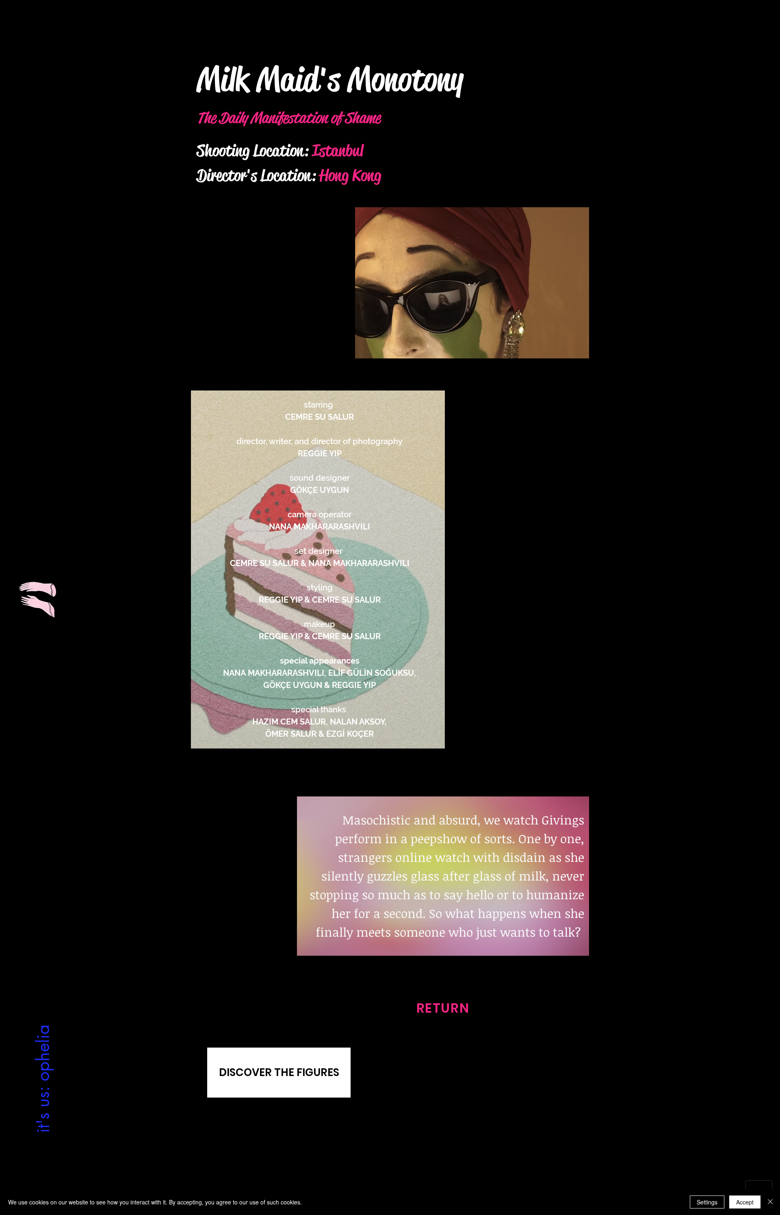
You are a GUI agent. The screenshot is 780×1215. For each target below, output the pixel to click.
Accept (745, 1202)
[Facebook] (397, 1178)
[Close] (770, 1201)
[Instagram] (382, 1178)
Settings (707, 1202)
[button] (472, 282)
